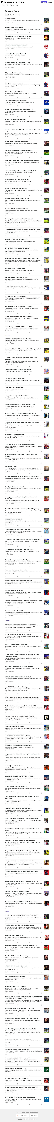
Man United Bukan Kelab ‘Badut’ (14, 935)
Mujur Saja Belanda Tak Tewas (14, 766)
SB (9, 136)
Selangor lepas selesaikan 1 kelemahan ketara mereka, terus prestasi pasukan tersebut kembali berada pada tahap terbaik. (21, 989)
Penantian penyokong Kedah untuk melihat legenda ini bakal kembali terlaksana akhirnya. (22, 75)
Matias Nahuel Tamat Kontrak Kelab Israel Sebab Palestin (22, 258)
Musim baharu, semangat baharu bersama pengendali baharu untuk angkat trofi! (23, 873)
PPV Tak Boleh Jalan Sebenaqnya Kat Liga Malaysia (20, 1097)
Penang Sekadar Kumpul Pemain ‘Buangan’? (18, 529)
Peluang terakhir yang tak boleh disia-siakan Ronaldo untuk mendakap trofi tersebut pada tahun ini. (23, 884)
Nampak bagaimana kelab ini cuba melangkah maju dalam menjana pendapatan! (21, 211)
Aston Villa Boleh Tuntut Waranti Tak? (16, 277)
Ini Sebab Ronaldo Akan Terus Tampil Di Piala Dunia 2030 (22, 476)
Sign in (50, 2)
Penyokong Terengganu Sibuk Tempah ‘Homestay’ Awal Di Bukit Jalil (22, 423)
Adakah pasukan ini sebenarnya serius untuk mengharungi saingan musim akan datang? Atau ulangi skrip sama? (23, 531)
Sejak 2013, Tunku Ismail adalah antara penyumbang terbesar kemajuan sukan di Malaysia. (22, 163)
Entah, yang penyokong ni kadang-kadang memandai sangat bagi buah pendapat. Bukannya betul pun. (22, 843)
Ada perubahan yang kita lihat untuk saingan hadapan (18, 181)
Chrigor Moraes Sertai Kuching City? (16, 1068)
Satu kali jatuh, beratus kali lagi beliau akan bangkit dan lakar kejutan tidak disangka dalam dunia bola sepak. (23, 679)
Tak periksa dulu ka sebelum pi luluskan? (15, 55)
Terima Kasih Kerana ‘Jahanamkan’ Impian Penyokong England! (21, 455)
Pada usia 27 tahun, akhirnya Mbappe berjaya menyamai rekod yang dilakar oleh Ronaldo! (23, 521)
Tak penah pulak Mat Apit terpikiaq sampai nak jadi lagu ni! (19, 102)
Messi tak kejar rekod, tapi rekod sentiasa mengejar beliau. (19, 747)
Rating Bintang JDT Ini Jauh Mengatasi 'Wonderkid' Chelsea (22, 229)
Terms (27, 1112)
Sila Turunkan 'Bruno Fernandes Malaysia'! (17, 248)
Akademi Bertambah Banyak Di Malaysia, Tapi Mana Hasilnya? (23, 600)
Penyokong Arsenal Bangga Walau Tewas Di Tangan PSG (21, 915)
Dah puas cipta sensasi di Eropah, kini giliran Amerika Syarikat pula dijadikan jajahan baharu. (21, 309)
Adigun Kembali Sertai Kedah (13, 73)
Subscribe (44, 2)
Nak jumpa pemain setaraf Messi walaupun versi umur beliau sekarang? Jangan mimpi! (22, 542)
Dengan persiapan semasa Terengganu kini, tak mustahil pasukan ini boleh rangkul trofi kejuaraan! (23, 426)
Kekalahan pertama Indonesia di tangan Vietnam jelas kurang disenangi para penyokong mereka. (22, 298)
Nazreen (10, 408)
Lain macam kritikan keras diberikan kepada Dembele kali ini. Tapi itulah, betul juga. (22, 1041)
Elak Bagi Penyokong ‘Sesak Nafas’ (15, 378)
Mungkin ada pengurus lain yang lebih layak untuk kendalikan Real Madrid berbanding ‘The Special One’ (23, 821)
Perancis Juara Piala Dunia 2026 (14, 611)
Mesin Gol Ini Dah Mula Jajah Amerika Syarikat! (19, 306)
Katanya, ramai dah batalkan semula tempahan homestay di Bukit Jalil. (22, 20)
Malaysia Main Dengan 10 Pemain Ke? (16, 239)
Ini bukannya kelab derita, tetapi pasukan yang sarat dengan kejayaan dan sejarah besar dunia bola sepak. (23, 938)
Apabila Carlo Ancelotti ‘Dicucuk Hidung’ (17, 891)
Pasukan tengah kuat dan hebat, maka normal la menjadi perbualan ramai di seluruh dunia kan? (23, 904)
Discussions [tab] (15, 14)
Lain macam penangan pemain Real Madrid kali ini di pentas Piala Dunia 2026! (22, 669)
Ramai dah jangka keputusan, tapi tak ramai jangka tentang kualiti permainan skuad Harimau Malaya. (21, 153)
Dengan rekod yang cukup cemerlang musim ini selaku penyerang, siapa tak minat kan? (23, 1070)
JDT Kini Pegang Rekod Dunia (13, 91)
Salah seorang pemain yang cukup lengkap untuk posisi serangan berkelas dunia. (23, 647)
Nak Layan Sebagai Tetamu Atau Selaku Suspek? (19, 716)
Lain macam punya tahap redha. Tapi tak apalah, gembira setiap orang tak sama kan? (23, 917)
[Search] (47, 14)
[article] (27, 21)
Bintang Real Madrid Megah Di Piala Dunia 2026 (19, 666)
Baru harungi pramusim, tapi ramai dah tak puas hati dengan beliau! (21, 279)
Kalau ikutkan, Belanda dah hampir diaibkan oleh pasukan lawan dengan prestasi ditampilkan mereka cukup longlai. (22, 768)
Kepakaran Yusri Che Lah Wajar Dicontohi (17, 1058)
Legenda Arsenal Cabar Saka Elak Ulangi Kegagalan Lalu (21, 1087)
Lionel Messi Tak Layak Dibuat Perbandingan (18, 745)
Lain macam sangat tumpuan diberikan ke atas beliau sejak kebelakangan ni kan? (23, 288)
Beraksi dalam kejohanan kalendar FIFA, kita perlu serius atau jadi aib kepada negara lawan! (22, 341)
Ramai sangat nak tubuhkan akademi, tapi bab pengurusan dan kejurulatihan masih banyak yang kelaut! (20, 603)
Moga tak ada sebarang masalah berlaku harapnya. (17, 38)
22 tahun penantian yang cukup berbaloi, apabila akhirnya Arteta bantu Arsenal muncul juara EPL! (22, 968)
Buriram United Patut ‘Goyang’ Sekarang (17, 1049)
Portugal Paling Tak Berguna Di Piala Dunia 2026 (19, 549)
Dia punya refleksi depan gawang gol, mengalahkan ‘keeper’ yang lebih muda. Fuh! (22, 758)
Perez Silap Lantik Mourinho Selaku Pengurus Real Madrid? (22, 818)
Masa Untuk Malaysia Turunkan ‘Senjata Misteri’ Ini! (20, 171)
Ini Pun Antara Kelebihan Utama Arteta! (16, 141)
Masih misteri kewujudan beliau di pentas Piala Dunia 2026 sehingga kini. (23, 728)
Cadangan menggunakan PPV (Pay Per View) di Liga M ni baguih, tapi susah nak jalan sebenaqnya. (23, 1100)
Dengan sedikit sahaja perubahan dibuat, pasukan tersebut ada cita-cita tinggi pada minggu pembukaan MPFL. (22, 1011)
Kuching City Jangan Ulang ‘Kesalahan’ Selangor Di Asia (21, 945)
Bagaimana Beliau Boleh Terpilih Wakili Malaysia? (19, 316)
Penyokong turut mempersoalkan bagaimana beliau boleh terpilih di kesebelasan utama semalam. (21, 319)
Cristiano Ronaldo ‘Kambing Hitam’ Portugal (18, 634)
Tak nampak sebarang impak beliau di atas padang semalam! (20, 241)
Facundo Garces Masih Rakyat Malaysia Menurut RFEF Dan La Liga (23, 130)
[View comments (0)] (18, 24)
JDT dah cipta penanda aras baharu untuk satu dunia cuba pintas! (20, 93)
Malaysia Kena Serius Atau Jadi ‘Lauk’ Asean (18, 338)
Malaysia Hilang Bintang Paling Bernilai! (17, 198)
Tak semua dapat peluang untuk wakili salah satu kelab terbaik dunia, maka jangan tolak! (23, 190)
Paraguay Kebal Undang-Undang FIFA (16, 570)
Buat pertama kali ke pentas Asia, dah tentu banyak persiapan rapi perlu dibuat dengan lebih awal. (22, 948)
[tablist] (12, 14)
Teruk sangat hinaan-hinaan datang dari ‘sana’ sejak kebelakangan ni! (22, 328)
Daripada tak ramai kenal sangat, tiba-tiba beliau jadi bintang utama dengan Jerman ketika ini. (23, 708)
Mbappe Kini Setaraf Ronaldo (13, 519)
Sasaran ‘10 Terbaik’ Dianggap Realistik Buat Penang (20, 413)
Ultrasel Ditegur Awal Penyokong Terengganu (18, 36)
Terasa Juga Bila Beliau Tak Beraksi (15, 119)
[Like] (6, 24)
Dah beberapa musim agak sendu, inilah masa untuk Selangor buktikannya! (23, 1080)
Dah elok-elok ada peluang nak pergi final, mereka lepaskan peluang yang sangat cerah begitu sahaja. (23, 458)
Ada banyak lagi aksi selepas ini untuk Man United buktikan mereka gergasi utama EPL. (23, 65)
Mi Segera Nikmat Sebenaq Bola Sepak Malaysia (19, 861)
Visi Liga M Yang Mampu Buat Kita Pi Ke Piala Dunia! (20, 1029)
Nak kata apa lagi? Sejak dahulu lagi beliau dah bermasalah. (19, 270)
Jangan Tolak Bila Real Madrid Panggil (16, 188)
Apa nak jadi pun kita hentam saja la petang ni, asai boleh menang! (21, 397)
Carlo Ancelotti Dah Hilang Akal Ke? (15, 976)
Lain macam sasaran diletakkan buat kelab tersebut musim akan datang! (22, 415)
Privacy (23, 1112)
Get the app (34, 1115)
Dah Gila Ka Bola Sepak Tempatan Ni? (16, 100)
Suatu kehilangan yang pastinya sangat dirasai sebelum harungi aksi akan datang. (23, 201)
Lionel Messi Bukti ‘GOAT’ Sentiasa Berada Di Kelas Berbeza (22, 539)
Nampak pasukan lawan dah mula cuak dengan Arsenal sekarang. (21, 143)
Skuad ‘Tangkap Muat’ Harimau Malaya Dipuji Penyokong (22, 509)
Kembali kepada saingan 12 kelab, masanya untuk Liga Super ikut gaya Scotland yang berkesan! (22, 436)
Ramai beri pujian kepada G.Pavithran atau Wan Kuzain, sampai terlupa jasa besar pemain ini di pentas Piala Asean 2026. (23, 221)
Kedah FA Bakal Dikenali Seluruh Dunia (16, 208)
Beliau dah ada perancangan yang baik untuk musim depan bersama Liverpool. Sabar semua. (21, 958)
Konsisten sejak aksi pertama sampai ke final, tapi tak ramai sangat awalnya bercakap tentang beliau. (23, 446)
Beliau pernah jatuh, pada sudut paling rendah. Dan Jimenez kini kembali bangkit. (22, 788)
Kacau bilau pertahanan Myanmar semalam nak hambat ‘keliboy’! (21, 389)
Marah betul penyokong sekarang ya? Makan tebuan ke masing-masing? (22, 85)
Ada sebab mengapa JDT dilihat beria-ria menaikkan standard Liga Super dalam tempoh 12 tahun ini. (22, 658)
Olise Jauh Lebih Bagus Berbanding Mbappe (18, 808)
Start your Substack (23, 1115)
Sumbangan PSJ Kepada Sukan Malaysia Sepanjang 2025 (22, 160)
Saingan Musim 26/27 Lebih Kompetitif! (17, 179)
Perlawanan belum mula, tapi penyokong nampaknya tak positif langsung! (23, 29)
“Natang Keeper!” (10, 18)
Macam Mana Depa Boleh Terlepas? (15, 54)
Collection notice (34, 1112)
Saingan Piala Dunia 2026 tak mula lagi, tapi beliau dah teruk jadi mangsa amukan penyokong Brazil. (23, 978)
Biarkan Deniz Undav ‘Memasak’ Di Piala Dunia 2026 (20, 706)
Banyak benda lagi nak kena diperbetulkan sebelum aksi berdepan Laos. (22, 380)
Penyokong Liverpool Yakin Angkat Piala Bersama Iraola (21, 871)
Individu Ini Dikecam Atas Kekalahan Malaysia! (19, 109)
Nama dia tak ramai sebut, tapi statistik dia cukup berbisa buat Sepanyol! (22, 699)
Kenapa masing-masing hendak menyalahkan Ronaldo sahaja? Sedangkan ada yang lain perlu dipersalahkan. (23, 636)
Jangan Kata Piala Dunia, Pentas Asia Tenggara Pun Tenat (22, 851)
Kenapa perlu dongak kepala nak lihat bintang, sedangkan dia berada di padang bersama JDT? (22, 231)
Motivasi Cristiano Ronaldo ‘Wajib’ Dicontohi (18, 676)
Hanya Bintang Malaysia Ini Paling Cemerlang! (18, 150)
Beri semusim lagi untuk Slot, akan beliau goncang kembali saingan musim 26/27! (23, 1021)
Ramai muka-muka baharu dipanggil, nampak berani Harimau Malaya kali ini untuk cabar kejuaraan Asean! (23, 511)
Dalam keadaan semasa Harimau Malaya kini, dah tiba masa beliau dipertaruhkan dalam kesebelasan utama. (21, 250)
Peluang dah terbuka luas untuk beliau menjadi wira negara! (19, 406)
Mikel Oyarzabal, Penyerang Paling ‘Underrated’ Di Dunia (21, 697)
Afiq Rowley (12, 22)
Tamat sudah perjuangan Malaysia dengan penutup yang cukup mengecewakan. (20, 111)
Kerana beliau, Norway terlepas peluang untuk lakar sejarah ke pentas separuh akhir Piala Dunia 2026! (22, 501)
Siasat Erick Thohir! (11, 466)
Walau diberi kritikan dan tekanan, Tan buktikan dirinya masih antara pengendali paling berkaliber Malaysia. (21, 362)
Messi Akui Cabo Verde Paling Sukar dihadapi (18, 580)
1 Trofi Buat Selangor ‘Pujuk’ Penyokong (16, 1078)
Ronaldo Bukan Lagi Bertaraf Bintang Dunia (17, 735)
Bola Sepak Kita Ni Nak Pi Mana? (14, 487)
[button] (2, 5)
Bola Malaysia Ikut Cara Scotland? (15, 434)
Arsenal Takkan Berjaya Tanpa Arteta (16, 966)
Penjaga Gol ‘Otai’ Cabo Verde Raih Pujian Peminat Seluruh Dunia (22, 754)
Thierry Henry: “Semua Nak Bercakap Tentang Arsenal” (21, 901)
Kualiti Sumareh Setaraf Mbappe (14, 387)
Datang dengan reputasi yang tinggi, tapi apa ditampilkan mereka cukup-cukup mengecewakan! (22, 552)
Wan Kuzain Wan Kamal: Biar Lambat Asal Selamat (20, 404)
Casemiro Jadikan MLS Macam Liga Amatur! (18, 369)
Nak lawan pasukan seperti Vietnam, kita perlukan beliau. (19, 172)
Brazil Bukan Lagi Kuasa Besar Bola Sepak (17, 560)
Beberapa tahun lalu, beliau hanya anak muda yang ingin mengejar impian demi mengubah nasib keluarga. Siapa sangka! (23, 833)
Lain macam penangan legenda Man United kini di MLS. (18, 371)
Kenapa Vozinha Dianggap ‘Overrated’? (16, 286)
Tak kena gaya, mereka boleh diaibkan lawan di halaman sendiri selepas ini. (23, 1051)
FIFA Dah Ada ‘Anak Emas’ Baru (14, 590)
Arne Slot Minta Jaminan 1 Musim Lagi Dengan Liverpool (21, 1018)
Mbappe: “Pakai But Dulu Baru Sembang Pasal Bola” (20, 840)
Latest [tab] (7, 14)
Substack (20, 1119)
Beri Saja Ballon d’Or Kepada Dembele (16, 644)
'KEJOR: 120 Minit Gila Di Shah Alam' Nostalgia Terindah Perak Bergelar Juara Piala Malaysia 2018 (23, 997)
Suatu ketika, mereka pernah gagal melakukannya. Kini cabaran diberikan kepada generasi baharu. (23, 1089)
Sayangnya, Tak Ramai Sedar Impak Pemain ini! (19, 219)
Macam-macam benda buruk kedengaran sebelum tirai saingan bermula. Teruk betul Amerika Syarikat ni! (22, 800)
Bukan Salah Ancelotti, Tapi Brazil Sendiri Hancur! (19, 776)
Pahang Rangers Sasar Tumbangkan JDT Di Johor (19, 1008)
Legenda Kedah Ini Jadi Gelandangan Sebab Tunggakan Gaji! (23, 349)
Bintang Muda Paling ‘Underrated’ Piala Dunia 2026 (20, 444)
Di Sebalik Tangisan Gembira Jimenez (16, 786)
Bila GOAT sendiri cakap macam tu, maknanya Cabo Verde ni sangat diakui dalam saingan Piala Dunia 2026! (23, 582)
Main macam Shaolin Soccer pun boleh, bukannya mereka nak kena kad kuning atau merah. (22, 572)
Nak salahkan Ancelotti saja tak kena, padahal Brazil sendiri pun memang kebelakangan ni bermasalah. (22, 778)
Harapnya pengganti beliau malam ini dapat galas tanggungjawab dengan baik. (23, 122)
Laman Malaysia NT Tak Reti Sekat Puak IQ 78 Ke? (19, 327)
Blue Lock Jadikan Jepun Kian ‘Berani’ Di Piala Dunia (20, 624)
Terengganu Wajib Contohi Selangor (15, 986)
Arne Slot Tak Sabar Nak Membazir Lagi (16, 956)
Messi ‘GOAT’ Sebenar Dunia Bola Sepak (16, 687)
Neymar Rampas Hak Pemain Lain (15, 726)
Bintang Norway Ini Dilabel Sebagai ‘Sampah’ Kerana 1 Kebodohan (21, 497)
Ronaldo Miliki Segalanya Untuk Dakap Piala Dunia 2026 (21, 881)
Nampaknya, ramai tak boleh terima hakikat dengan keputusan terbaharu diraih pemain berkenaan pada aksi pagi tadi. (23, 593)
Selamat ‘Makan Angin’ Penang (14, 27)
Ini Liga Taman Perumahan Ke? (14, 83)
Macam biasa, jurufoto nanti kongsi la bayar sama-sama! (18, 47)
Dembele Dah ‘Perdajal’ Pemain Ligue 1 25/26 (18, 1039)
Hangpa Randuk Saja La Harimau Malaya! (17, 396)
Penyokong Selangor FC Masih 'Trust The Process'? (20, 925)
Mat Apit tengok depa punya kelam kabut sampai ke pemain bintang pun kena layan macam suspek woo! (22, 718)
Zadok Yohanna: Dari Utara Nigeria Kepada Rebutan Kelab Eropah (22, 829)
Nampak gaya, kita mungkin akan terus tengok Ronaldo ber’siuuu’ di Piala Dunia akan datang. (23, 479)
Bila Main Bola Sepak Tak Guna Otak (15, 296)
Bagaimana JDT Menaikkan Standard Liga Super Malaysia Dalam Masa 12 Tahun (22, 655)
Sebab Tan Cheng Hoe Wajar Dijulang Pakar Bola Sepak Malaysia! (21, 358)
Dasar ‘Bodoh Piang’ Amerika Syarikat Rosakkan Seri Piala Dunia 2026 (22, 797)
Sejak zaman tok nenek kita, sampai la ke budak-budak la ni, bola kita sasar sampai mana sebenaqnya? (23, 489)
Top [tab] (11, 14)
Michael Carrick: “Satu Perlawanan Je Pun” (17, 62)
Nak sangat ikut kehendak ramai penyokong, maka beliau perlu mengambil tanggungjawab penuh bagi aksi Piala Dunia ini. (23, 894)
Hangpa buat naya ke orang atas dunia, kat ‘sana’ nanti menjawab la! (21, 350)
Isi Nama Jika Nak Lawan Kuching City (16, 45)
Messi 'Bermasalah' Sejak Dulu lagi (15, 268)
